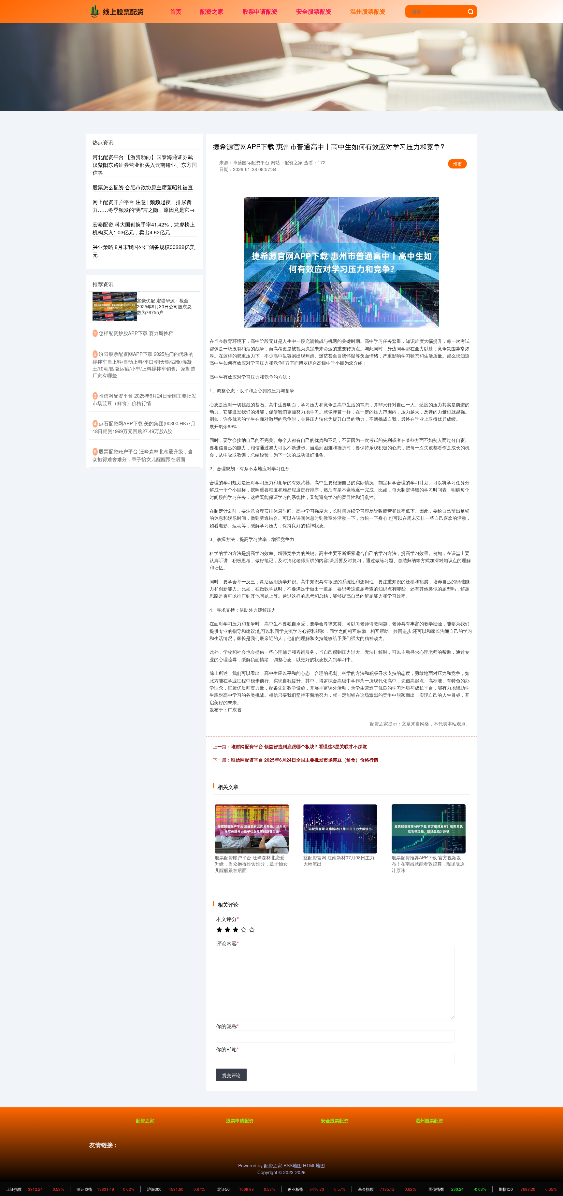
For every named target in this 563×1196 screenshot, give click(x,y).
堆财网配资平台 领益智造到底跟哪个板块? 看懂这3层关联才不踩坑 (299, 746)
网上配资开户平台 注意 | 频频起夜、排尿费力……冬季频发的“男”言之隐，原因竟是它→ (144, 205)
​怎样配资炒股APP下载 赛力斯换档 (136, 332)
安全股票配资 (313, 11)
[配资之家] (118, 10)
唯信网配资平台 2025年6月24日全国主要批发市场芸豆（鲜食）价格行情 (304, 759)
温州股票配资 (367, 11)
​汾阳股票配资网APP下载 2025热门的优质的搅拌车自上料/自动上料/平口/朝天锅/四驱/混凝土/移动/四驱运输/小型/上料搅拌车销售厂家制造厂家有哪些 (144, 364)
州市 (457, 163)
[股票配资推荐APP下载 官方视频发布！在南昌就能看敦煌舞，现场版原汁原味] (429, 828)
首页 (175, 11)
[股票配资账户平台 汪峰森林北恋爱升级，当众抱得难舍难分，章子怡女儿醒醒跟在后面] (252, 828)
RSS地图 (292, 1165)
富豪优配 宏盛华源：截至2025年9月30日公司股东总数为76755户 (164, 306)
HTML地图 (314, 1165)
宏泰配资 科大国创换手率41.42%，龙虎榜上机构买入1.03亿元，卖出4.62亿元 (144, 228)
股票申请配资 (260, 11)
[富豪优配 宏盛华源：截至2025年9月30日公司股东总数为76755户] (115, 306)
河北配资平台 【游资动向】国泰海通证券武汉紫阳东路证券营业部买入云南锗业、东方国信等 (145, 164)
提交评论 (231, 1075)
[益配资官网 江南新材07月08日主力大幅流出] (340, 828)
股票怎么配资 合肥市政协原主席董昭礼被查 (143, 187)
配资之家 (212, 11)
